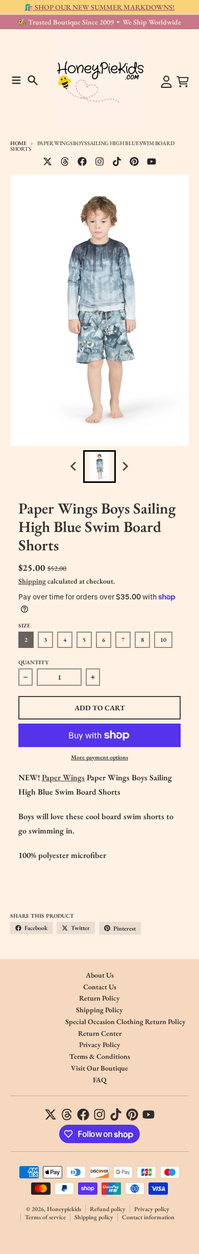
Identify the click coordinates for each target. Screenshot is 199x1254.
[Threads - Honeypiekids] (64, 161)
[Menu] (16, 80)
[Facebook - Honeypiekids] (82, 161)
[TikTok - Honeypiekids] (116, 161)
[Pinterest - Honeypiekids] (134, 161)
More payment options (99, 757)
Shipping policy (93, 1217)
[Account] (166, 82)
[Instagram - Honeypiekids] (99, 161)
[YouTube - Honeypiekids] (151, 161)
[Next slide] (125, 466)
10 (163, 640)
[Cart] (183, 82)
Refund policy (108, 1209)
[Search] (33, 80)
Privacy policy (151, 1209)
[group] (99, 466)
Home (18, 143)
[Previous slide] (74, 466)
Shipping (32, 581)
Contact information (148, 1217)
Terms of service (45, 1217)
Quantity (33, 662)
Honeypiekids (64, 1209)
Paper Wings (63, 777)
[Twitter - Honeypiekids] (47, 161)
